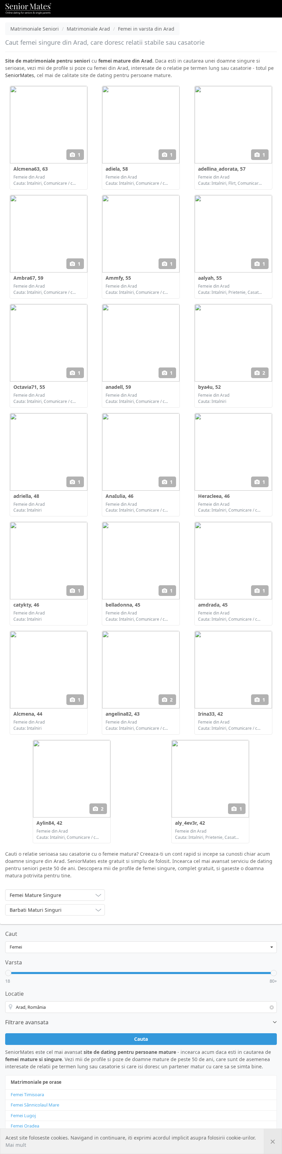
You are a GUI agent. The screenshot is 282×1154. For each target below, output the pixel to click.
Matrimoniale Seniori (34, 28)
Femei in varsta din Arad (146, 28)
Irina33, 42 (210, 713)
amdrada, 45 (213, 604)
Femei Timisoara (27, 1094)
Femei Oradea (25, 1126)
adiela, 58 (117, 168)
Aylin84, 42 (49, 823)
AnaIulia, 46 (119, 496)
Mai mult (16, 1145)
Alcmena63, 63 (30, 168)
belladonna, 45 (123, 604)
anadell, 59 (118, 387)
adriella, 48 (26, 496)
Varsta (13, 962)
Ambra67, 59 (28, 278)
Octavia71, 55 (29, 387)
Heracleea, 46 (214, 496)
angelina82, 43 (123, 713)
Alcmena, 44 (27, 713)
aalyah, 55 (210, 278)
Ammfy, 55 (118, 278)
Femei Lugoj (23, 1115)
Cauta (141, 1039)
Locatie (14, 993)
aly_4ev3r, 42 (190, 823)
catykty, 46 (26, 604)
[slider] (8, 973)
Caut (11, 934)
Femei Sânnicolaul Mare (35, 1105)
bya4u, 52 (209, 387)
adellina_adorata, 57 (222, 168)
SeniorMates (19, 75)
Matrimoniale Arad (88, 28)
